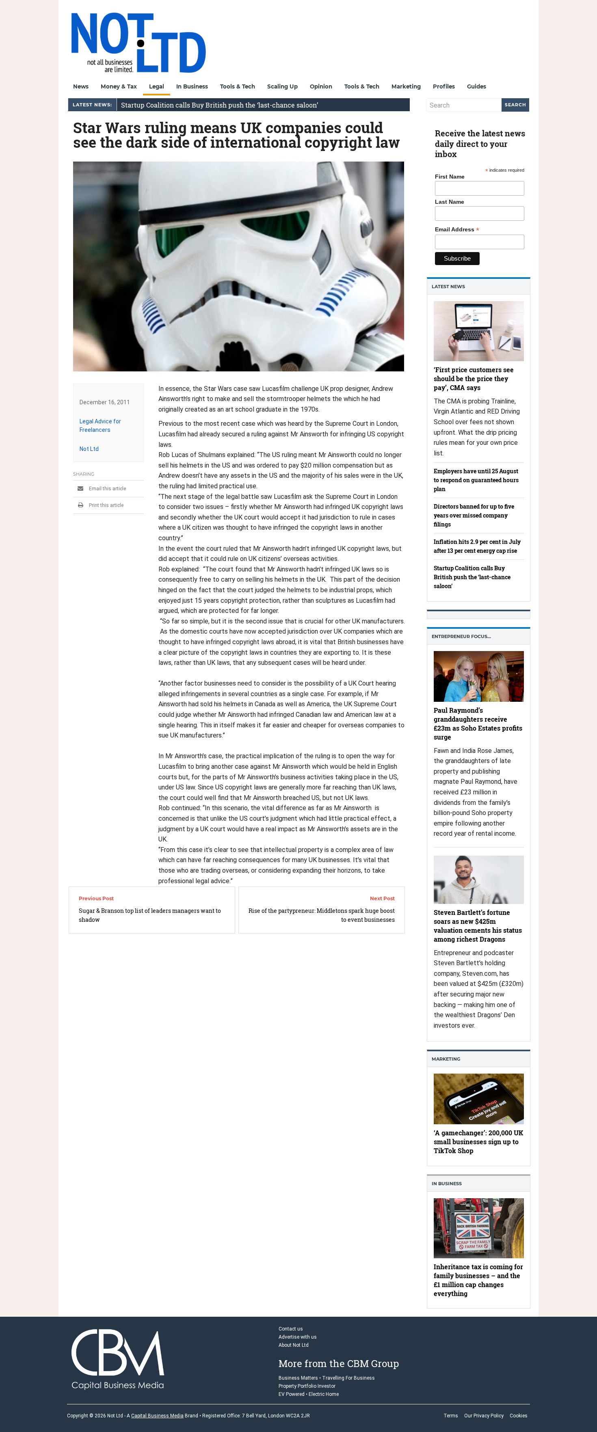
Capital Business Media (157, 1416)
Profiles (444, 86)
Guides (476, 86)
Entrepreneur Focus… (461, 636)
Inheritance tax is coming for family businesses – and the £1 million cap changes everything (478, 1279)
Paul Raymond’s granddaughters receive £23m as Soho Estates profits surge (478, 723)
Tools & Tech (237, 86)
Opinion (321, 86)
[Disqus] (239, 1044)
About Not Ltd (294, 1345)
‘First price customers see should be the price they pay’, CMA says (474, 378)
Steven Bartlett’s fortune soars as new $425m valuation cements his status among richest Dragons (478, 925)
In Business (192, 86)
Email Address (457, 229)
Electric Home (324, 1394)
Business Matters (298, 1378)
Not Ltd (89, 449)
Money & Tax (119, 86)
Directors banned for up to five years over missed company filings (474, 515)
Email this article (107, 489)
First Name (450, 176)
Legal (156, 86)
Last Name (449, 201)
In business (447, 1183)
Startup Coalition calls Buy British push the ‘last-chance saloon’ (219, 104)
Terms (450, 1416)
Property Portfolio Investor (307, 1386)
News (81, 86)
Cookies (519, 1416)
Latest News (448, 286)
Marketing (406, 86)
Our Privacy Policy (484, 1416)
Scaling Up (282, 86)
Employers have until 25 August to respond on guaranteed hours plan (476, 480)
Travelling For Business (348, 1378)
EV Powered (292, 1394)
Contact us (291, 1329)
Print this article (105, 505)
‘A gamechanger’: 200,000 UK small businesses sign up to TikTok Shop (478, 1141)
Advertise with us (298, 1337)
